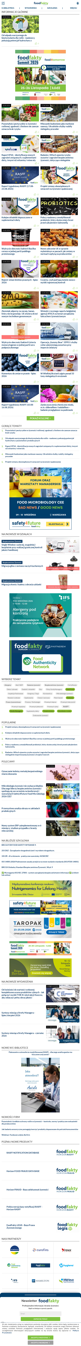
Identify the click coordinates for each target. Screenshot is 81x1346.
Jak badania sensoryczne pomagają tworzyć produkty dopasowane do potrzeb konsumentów (40, 1129)
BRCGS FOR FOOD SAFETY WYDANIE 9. (19, 845)
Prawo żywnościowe (13, 702)
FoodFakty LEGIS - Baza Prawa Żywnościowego (21, 1226)
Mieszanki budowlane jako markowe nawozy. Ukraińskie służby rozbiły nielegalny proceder (57, 126)
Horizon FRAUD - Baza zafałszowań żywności (27, 1189)
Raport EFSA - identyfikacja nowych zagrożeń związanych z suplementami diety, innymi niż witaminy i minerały (19, 157)
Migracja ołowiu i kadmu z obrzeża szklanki (21, 584)
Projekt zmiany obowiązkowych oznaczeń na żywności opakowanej (56, 187)
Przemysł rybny (52, 707)
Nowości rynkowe (14, 698)
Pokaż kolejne (39, 418)
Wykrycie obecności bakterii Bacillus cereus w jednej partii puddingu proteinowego (19, 251)
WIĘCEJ (73, 8)
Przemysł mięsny (50, 702)
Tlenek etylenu (48, 711)
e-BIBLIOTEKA (8, 8)
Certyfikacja (72, 685)
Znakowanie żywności (40, 715)
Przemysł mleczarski (68, 702)
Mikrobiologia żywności (64, 693)
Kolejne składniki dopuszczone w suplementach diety (17, 218)
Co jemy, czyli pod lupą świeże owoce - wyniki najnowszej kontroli (58, 281)
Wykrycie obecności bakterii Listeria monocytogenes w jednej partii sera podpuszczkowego (19, 345)
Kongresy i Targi (33, 693)
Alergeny (8, 685)
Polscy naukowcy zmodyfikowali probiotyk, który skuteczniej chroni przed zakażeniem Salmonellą (56, 220)
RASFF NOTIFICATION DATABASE (23, 1152)
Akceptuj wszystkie (39, 1338)
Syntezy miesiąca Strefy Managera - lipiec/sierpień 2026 (18, 1014)
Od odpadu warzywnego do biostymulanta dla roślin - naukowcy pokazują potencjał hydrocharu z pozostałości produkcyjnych (18, 39)
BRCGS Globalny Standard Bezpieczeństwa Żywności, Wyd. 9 (27, 867)
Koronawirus (47, 693)
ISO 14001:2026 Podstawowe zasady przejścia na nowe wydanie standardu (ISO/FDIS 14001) (40, 862)
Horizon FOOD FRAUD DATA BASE (23, 1171)
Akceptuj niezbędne (39, 1343)
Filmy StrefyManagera (54, 689)
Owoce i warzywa (44, 698)
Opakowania (28, 698)
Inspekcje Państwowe (15, 693)
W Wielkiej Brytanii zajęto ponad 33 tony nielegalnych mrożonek (57, 374)
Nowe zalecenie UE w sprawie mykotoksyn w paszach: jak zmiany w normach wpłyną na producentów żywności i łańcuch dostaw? (57, 252)
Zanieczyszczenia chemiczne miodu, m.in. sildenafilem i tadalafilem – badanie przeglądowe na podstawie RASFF (57, 408)
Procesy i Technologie (32, 702)
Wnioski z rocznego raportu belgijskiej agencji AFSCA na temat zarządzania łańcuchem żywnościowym (58, 314)
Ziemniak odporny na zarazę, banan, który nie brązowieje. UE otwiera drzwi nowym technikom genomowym (20, 314)
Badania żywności (33, 685)
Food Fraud (70, 689)
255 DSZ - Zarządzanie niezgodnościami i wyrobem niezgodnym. (28, 850)
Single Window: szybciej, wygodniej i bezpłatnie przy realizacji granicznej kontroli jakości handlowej (22, 547)
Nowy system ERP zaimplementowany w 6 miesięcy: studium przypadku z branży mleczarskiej (21, 828)
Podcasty (70, 698)
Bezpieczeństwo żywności (54, 685)
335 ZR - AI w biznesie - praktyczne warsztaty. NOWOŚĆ (25, 856)
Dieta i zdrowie (12, 689)
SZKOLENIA (52, 8)
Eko (40, 689)
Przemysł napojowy (18, 707)
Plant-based (58, 698)
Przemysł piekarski (36, 707)
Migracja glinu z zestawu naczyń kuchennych (22, 566)
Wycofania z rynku (64, 711)
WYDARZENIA (31, 8)
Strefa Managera (16, 711)
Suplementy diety (33, 711)
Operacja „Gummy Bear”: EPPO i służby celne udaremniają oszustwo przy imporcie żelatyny (58, 345)
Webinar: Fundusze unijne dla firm (16, 1135)
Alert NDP (19, 685)
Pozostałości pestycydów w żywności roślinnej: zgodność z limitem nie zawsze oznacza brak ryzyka (20, 126)
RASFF (66, 706)
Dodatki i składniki (28, 689)
